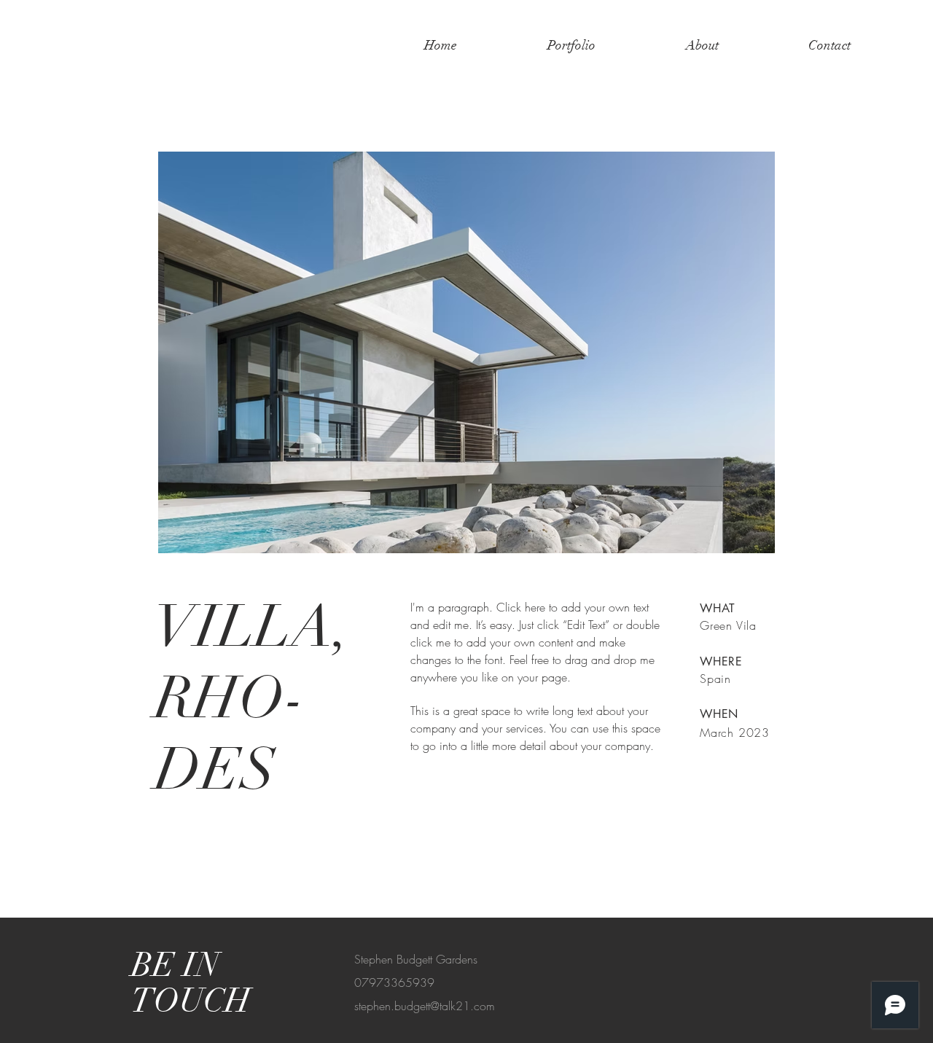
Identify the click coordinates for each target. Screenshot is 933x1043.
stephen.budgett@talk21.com (424, 1006)
